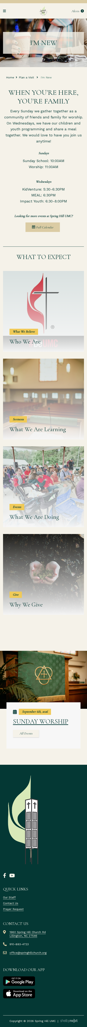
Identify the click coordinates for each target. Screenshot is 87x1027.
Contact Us (10, 903)
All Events (25, 733)
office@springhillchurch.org (28, 952)
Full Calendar (44, 227)
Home (10, 77)
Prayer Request (13, 909)
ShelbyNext (68, 1021)
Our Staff (9, 897)
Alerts (75, 11)
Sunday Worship (40, 721)
